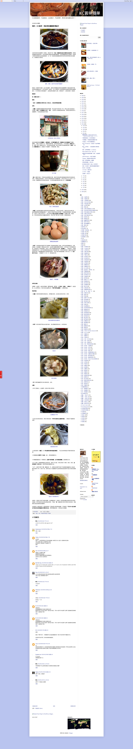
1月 (84, 187)
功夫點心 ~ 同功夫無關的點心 (88, 141)
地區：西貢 (83, 207)
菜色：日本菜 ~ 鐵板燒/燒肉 (87, 357)
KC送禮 (83, 411)
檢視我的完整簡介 (84, 480)
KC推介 (83, 415)
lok (36, 550)
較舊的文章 (73, 706)
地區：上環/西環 (84, 200)
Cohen (37, 537)
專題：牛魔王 (84, 254)
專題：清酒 (83, 304)
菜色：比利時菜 (84, 360)
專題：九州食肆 (84, 246)
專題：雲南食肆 (84, 310)
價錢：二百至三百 (85, 398)
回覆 (36, 524)
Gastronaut (38, 529)
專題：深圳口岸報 (85, 302)
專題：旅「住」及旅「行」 (87, 291)
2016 (83, 114)
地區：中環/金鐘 (84, 203)
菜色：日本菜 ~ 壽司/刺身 (86, 355)
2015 (83, 116)
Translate (85, 499)
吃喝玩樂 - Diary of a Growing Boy (95, 470)
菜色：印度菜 (84, 363)
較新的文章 (35, 706)
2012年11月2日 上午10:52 (43, 663)
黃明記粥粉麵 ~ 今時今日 (87, 162)
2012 (83, 122)
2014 (83, 118)
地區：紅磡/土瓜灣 (85, 213)
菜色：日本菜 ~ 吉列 (85, 347)
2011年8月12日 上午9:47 (43, 572)
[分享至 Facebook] (47, 511)
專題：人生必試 (84, 248)
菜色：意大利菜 (84, 378)
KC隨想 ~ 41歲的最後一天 (92, 50)
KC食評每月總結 (84, 410)
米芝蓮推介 (83, 236)
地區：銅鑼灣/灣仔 (85, 220)
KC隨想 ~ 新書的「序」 (92, 64)
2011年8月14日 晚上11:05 (46, 589)
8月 (84, 133)
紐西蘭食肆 (83, 241)
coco (37, 643)
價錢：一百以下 (84, 395)
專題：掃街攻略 (84, 299)
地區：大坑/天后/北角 (86, 202)
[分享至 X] (46, 511)
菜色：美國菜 (84, 372)
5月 (84, 179)
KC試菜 (83, 418)
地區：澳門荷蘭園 (85, 223)
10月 (84, 129)
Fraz (37, 572)
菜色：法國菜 (84, 368)
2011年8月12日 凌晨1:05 (47, 562)
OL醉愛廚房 (94, 474)
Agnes (37, 672)
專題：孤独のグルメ (85, 279)
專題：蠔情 (83, 327)
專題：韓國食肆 (84, 320)
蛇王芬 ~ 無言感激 (86, 167)
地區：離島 (83, 225)
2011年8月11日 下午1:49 (43, 521)
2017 (83, 112)
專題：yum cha (84, 332)
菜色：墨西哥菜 (84, 382)
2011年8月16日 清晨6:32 (42, 605)
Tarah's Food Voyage (95, 484)
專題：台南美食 (84, 261)
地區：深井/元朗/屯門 (86, 215)
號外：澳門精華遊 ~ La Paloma (89, 149)
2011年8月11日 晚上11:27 (43, 550)
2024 (83, 99)
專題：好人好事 (84, 268)
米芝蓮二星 (83, 233)
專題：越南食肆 (84, 309)
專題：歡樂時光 (84, 329)
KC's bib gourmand (85, 406)
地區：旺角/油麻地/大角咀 (86, 212)
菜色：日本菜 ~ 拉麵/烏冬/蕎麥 (88, 353)
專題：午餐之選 (84, 251)
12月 (84, 125)
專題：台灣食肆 (84, 263)
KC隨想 (83, 421)
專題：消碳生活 (84, 292)
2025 (83, 97)
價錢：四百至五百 (85, 403)
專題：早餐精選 (84, 271)
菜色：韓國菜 (84, 385)
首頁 (54, 706)
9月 (84, 131)
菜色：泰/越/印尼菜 (85, 375)
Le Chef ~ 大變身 (86, 171)
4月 (84, 181)
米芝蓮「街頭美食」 (85, 230)
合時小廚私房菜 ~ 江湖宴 (92, 71)
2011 (83, 124)
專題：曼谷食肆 (84, 301)
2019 (83, 108)
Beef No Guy (38, 562)
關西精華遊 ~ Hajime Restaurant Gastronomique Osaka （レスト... (90, 135)
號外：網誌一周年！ (91, 78)
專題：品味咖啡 (84, 284)
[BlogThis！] (44, 511)
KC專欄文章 (83, 413)
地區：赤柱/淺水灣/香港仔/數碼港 (88, 210)
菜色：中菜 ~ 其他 (85, 340)
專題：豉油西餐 (84, 306)
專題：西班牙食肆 (85, 273)
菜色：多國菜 (84, 365)
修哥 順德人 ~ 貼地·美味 (92, 43)
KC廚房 (49, 513)
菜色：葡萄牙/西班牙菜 (86, 380)
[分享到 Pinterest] (48, 511)
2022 (83, 103)
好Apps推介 (83, 228)
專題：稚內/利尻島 (85, 314)
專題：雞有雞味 (84, 322)
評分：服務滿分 (84, 388)
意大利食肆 (83, 393)
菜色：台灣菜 (84, 362)
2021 (83, 105)
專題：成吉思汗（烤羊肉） (87, 269)
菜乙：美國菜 (84, 335)
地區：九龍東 (84, 198)
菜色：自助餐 (84, 367)
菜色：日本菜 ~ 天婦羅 (86, 345)
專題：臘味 (83, 324)
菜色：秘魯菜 (84, 377)
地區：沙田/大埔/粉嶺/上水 (87, 208)
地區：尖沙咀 (84, 205)
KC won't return (84, 405)
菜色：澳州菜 (84, 383)
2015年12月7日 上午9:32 (43, 680)
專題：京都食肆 (84, 276)
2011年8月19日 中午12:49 (44, 643)
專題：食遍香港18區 (85, 289)
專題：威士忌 (84, 286)
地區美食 (83, 226)
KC (36, 630)
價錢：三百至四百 (85, 400)
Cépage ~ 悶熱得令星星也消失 (89, 158)
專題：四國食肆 (84, 264)
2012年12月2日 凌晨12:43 (44, 672)
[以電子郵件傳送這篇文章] (43, 511)
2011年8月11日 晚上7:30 (44, 537)
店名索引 (83, 30)
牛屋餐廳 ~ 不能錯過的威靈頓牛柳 (89, 139)
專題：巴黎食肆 (84, 253)
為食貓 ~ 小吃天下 (86, 173)
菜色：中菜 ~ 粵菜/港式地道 (41, 513)
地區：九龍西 (84, 197)
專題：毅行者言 (84, 317)
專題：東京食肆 (84, 282)
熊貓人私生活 (95, 491)
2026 (83, 95)
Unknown (38, 589)
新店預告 (83, 31)
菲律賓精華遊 (84, 386)
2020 (83, 106)
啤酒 (82, 245)
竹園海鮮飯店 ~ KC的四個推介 (89, 137)
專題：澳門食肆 (84, 319)
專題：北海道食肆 (85, 259)
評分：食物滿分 (84, 390)
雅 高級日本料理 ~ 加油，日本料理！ (90, 164)
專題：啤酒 (83, 296)
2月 (84, 185)
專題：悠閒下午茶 (85, 297)
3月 (84, 183)
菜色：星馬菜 (84, 370)
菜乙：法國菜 (84, 334)
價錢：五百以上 (84, 401)
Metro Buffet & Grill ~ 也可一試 (89, 151)
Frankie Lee (38, 654)
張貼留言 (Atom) (39, 708)
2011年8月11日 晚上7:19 (46, 529)
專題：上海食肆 (84, 249)
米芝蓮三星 (83, 235)
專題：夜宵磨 (84, 278)
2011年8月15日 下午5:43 (44, 597)
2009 (83, 191)
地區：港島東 (84, 216)
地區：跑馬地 (84, 218)
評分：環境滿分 (84, 391)
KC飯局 (83, 416)
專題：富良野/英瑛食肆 (86, 307)
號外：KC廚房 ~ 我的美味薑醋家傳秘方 (90, 166)
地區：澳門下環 (84, 221)
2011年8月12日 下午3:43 (43, 581)
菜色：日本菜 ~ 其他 (85, 349)
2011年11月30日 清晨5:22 (47, 654)
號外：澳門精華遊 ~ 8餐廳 (88, 160)
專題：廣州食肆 (84, 315)
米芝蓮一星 (83, 231)
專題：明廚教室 (84, 281)
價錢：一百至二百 (85, 396)
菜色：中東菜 (84, 337)
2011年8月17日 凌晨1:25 (42, 630)
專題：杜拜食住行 (85, 274)
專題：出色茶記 (84, 256)
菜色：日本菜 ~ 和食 (85, 350)
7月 (84, 175)
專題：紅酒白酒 (84, 287)
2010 (83, 189)
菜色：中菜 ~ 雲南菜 (85, 342)
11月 (84, 127)
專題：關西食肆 (84, 325)
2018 (83, 110)
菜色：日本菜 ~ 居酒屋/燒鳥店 (87, 352)
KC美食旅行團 (84, 408)
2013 (83, 120)
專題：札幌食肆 (84, 266)
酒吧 (82, 243)
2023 (83, 101)
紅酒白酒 (83, 240)
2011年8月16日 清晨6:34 (42, 618)
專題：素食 (83, 294)
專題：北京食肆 (84, 258)
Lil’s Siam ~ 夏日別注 (87, 169)
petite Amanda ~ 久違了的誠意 (89, 156)
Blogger (71, 733)
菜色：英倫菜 (84, 373)
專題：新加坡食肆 (85, 312)
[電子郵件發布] (41, 511)
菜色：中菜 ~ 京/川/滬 (86, 339)
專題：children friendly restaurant (88, 330)
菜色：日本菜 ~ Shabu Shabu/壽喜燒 (89, 358)
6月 (84, 177)
